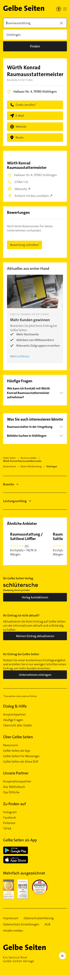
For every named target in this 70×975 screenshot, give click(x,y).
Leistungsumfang (15, 501)
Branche (8, 484)
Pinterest (9, 823)
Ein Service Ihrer (18, 959)
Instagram (10, 812)
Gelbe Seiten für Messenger (21, 756)
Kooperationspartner (17, 781)
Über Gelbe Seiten (18, 736)
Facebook (9, 818)
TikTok (7, 828)
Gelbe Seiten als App (16, 751)
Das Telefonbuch (14, 787)
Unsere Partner (15, 773)
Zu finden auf (14, 803)
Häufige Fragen (13, 720)
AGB (47, 924)
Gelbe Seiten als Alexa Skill (20, 762)
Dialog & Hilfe (15, 706)
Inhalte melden (13, 931)
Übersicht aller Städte (17, 725)
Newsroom (10, 745)
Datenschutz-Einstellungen (21, 924)
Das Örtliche (11, 792)
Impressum (10, 918)
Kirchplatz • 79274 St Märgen (26, 544)
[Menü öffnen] (65, 9)
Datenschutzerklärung (38, 918)
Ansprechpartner (14, 714)
